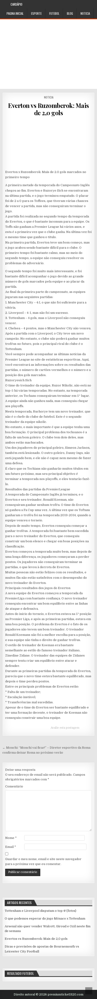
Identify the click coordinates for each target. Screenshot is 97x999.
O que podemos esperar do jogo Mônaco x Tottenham (45, 918)
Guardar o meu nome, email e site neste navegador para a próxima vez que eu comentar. (43, 861)
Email (10, 847)
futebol (54, 13)
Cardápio (16, 4)
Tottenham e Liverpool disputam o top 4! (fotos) (40, 910)
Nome (11, 838)
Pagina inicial (15, 13)
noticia (85, 13)
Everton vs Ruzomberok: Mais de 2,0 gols (48, 109)
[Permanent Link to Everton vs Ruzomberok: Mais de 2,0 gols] (48, 143)
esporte (36, 13)
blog (70, 13)
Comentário (14, 786)
